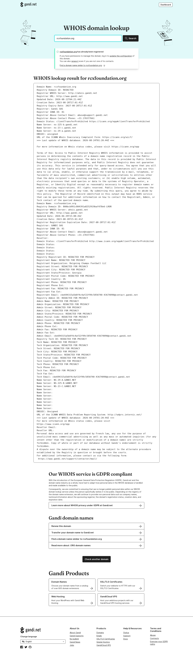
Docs (125, 639)
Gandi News (75, 642)
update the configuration (121, 56)
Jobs (72, 645)
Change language (28, 636)
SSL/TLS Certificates (105, 639)
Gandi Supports (77, 636)
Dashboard (166, 5)
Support (127, 636)
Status (126, 632)
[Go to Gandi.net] (28, 4)
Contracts (154, 638)
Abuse (153, 635)
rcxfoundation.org (68, 52)
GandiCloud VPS (103, 645)
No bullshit (74, 639)
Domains (100, 632)
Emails (99, 636)
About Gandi (75, 632)
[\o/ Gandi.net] (43, 630)
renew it (75, 61)
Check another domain (96, 559)
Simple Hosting (103, 642)
